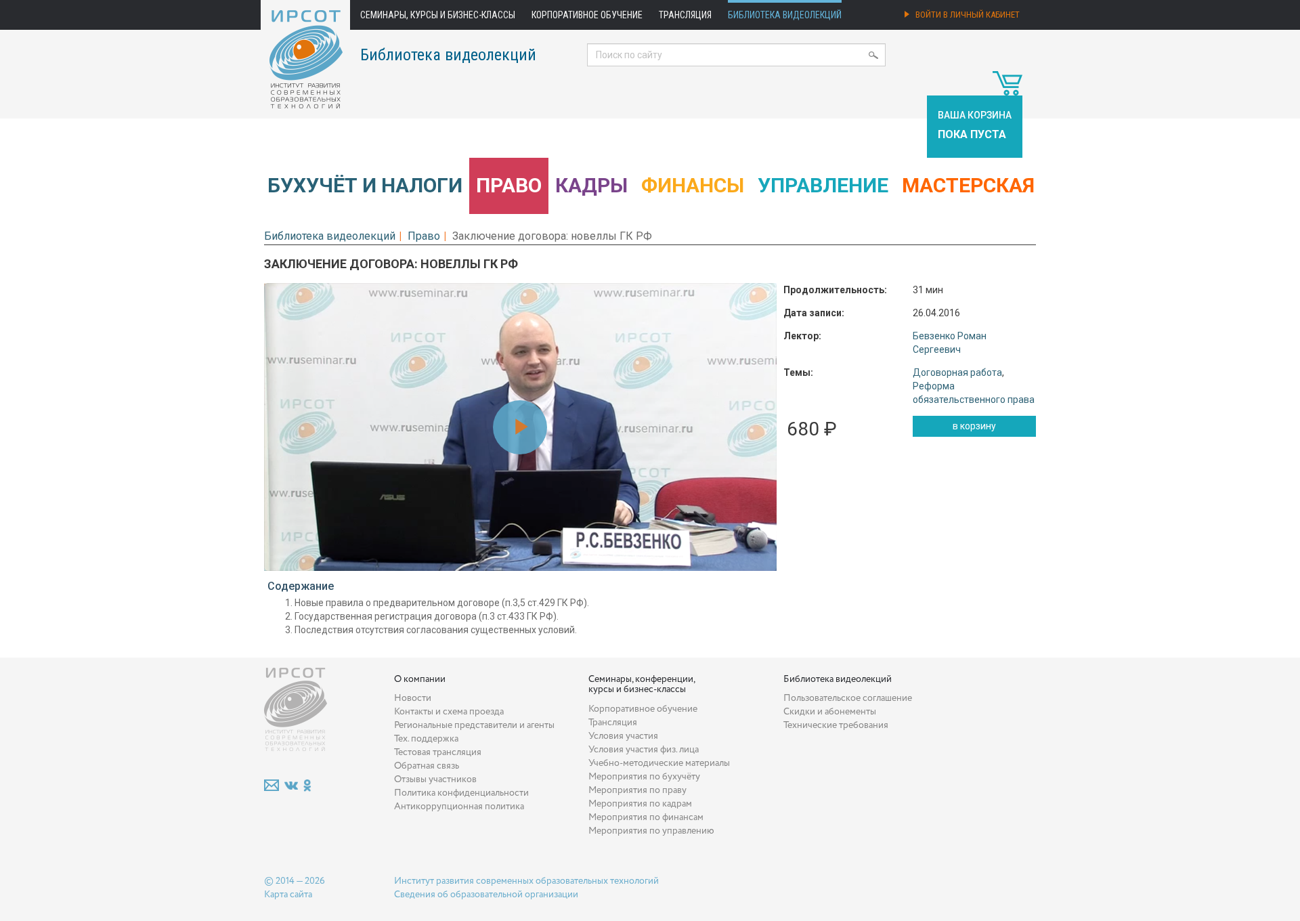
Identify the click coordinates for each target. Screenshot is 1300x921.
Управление (823, 185)
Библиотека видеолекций (785, 14)
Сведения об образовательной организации (486, 894)
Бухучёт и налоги (364, 185)
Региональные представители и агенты (474, 725)
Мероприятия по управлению (651, 831)
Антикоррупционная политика (459, 806)
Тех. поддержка (426, 739)
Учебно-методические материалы (659, 763)
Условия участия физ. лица (643, 749)
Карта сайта (288, 894)
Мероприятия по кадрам (640, 804)
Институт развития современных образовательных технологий (526, 881)
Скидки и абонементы (829, 712)
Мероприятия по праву (637, 790)
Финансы (692, 185)
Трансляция (685, 14)
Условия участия (623, 736)
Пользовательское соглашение (847, 698)
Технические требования (835, 725)
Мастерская (968, 185)
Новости (412, 698)
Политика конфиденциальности (461, 793)
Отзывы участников (435, 779)
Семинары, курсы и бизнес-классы (437, 14)
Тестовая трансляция (437, 752)
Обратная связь (426, 766)
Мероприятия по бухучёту (644, 777)
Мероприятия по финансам (645, 817)
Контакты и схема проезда (449, 712)
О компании (420, 679)
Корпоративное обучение (587, 14)
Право (509, 185)
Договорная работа (957, 372)
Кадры (591, 185)
